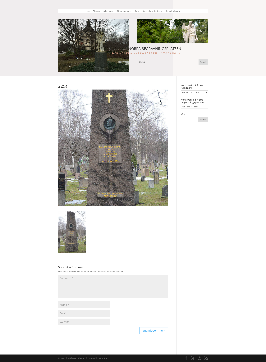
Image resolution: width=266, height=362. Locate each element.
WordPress (104, 358)
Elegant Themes (77, 358)
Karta (137, 11)
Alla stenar (108, 11)
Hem (88, 11)
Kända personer (124, 11)
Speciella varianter (151, 11)
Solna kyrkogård (173, 11)
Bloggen (96, 11)
